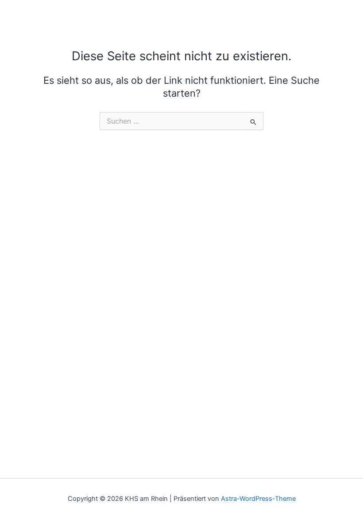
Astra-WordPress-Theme (258, 499)
